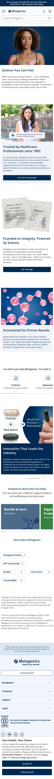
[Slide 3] (33, 478)
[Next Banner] (50, 478)
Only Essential (27, 772)
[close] (51, 3)
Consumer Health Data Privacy (24, 757)
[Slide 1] (8, 478)
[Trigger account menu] (44, 11)
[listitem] (20, 516)
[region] (27, 758)
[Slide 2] (20, 478)
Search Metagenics (13, 18)
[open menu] (3, 11)
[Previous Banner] (44, 478)
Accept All (27, 763)
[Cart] (50, 11)
